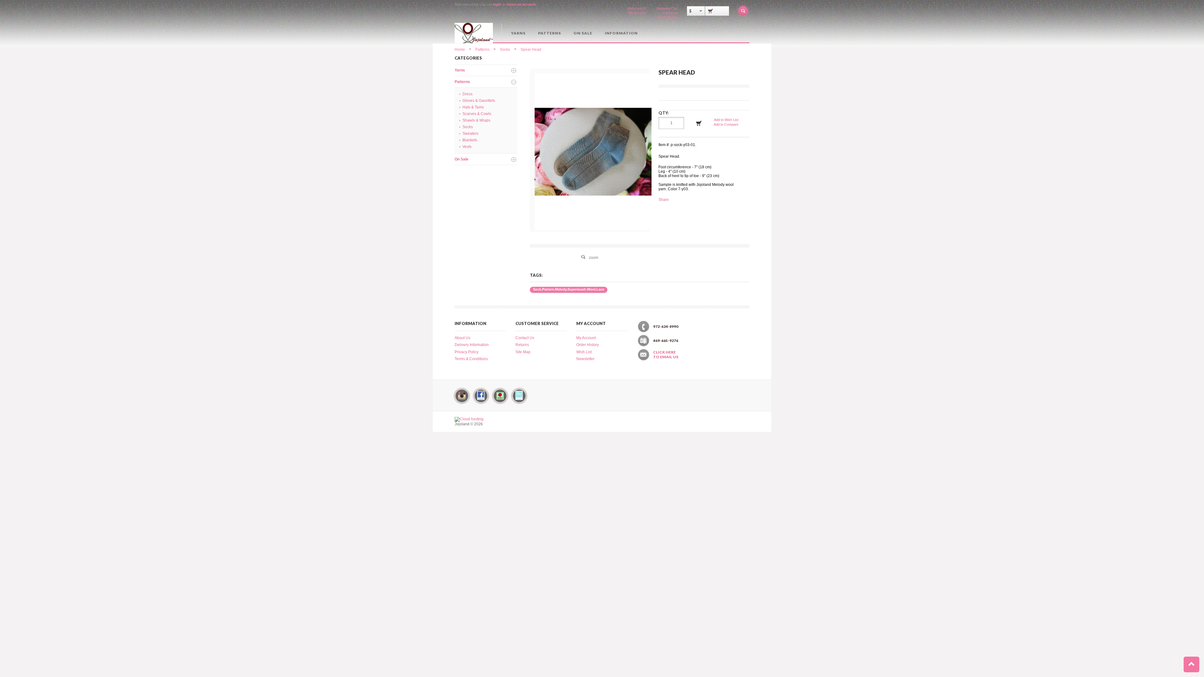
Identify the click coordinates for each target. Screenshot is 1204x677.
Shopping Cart (667, 8)
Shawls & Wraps (476, 120)
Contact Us (524, 338)
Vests (467, 146)
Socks (505, 49)
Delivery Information (472, 345)
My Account (637, 13)
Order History (587, 345)
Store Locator (667, 17)
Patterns (549, 33)
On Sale (582, 33)
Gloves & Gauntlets (478, 100)
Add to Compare (726, 124)
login (497, 4)
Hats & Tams (473, 107)
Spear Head (530, 49)
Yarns (518, 33)
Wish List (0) (636, 8)
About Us (462, 338)
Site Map (523, 352)
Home (460, 49)
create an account (521, 4)
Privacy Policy (466, 352)
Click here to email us (665, 354)
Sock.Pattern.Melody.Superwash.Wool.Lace (568, 289)
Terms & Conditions (471, 359)
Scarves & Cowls (476, 114)
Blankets (469, 140)
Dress (467, 94)
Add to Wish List (726, 120)
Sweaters (470, 133)
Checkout (670, 13)
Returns (522, 345)
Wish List (584, 352)
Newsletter (585, 359)
